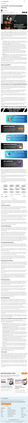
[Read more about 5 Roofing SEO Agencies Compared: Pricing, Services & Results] (21, 381)
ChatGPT (2, 66)
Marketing (12, 12)
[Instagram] (4, 406)
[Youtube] (7, 406)
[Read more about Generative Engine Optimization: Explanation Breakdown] (7, 381)
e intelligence (25, 62)
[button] (24, 1)
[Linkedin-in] (3, 406)
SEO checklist (15, 218)
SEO (14, 12)
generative (8, 90)
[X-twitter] (6, 406)
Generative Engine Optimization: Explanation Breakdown (6, 387)
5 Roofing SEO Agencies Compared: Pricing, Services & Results (20, 387)
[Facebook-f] (1, 406)
